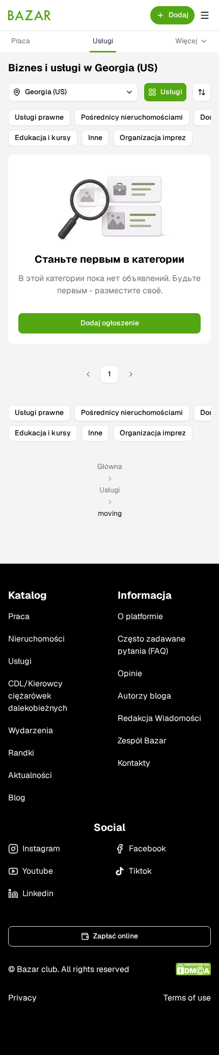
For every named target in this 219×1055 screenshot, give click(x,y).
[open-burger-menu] (205, 15)
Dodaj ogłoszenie (109, 322)
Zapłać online (115, 935)
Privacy (22, 997)
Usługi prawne (39, 117)
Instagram (41, 848)
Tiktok (140, 871)
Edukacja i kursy (43, 137)
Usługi (103, 40)
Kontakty (134, 763)
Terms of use (187, 997)
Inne (95, 137)
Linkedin (37, 893)
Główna (109, 466)
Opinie (130, 673)
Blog (16, 797)
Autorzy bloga (144, 695)
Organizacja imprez (153, 137)
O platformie (140, 616)
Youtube (37, 871)
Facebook (147, 848)
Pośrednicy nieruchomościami (132, 117)
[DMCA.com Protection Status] (193, 969)
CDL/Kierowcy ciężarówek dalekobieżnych (37, 695)
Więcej (186, 40)
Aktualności (30, 775)
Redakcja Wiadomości (159, 718)
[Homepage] (29, 15)
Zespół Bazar (142, 740)
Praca (20, 40)
